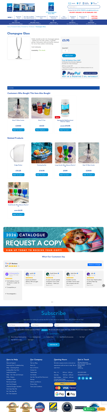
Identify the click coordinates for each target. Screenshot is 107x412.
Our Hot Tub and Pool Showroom (39, 377)
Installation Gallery (11, 379)
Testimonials (33, 372)
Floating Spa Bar (41, 165)
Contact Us (33, 370)
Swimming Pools (18, 17)
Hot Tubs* (82, 337)
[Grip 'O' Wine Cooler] (18, 108)
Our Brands (33, 374)
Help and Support (11, 363)
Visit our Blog (33, 363)
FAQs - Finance (10, 377)
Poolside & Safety (73, 17)
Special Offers (94, 17)
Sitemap (32, 379)
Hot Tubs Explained (12, 393)
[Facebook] (79, 378)
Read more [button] (29, 283)
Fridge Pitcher (18, 165)
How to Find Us (34, 367)
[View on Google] (27, 274)
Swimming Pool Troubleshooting (15, 365)
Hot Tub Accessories (16, 339)
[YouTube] (90, 378)
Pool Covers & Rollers (83, 17)
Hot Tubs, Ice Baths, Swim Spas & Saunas (29, 17)
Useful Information (11, 372)
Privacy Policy (33, 384)
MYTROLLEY (95, 3)
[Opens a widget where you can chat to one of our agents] (101, 409)
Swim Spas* (30, 339)
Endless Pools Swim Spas (41, 17)
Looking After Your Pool (13, 370)
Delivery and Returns (35, 382)
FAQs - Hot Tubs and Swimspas (15, 374)
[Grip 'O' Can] (41, 108)
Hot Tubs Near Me (11, 391)
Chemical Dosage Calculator (14, 386)
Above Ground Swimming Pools (18, 337)
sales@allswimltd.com (92, 10)
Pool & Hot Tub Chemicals (54, 17)
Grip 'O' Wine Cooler (18, 120)
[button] (3, 285)
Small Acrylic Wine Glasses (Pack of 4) (18, 205)
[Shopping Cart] (91, 3)
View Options (41, 130)
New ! (10, 17)
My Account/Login (11, 382)
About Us (32, 365)
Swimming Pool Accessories (66, 337)
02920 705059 (80, 10)
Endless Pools (50, 337)
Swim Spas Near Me (12, 389)
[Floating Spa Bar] (41, 152)
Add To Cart (69, 55)
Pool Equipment (64, 17)
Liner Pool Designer (12, 384)
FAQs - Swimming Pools (13, 367)
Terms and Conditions (36, 386)
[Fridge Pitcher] (18, 152)
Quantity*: (65, 48)
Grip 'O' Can (41, 120)
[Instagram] (83, 378)
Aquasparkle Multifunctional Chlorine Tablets (65, 121)
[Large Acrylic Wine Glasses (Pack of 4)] (65, 152)
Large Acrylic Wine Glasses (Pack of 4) (65, 165)
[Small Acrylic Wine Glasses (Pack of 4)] (18, 192)
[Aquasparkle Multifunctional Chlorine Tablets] (65, 108)
